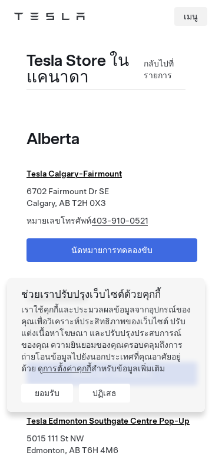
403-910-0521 (119, 220)
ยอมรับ (47, 393)
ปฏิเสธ (104, 393)
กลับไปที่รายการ (159, 69)
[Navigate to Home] (49, 16)
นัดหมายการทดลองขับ (112, 250)
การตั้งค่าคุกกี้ (67, 368)
